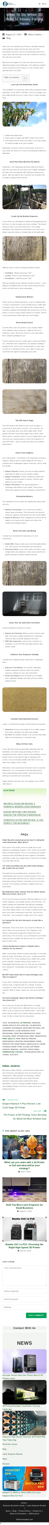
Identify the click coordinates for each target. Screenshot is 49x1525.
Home (23, 1503)
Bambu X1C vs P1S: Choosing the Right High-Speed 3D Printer (24, 1246)
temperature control (12, 1052)
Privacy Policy (24, 1511)
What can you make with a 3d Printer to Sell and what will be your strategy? (24, 1165)
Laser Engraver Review (12, 1454)
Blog (8, 38)
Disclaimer (22, 1514)
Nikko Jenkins (35, 35)
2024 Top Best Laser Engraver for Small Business (24, 1206)
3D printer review (9, 1444)
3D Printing (25, 1023)
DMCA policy (34, 1514)
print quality (8, 1038)
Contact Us (37, 1511)
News (4, 1459)
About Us (13, 1514)
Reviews (6, 1464)
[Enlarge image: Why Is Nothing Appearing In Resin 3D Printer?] (43, 105)
